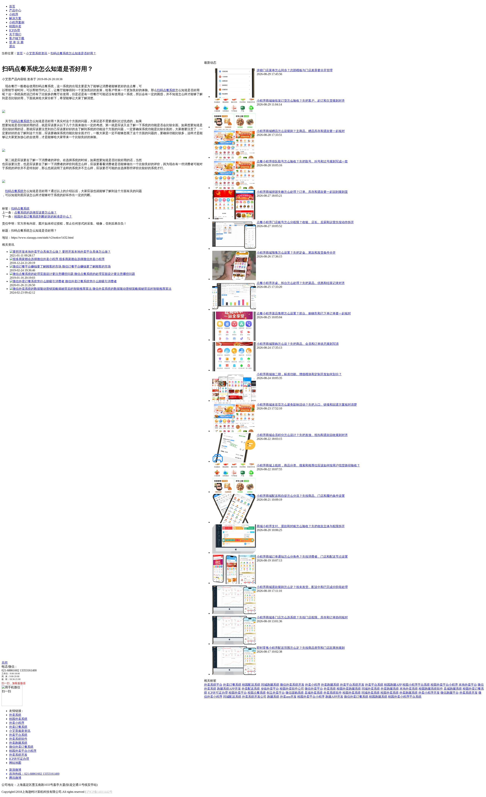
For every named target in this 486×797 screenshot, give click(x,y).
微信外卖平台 (314, 688)
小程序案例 (16, 22)
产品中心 (15, 10)
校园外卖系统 (351, 692)
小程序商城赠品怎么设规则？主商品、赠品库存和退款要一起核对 (301, 131)
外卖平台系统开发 (352, 684)
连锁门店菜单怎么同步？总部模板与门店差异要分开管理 (295, 70)
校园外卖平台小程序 (444, 684)
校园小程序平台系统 (416, 684)
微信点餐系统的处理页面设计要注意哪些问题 (104, 273)
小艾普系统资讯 (36, 53)
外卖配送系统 (251, 688)
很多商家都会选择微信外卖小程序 (82, 259)
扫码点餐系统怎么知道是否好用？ (73, 53)
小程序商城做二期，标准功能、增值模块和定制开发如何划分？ (299, 374)
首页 (12, 6)
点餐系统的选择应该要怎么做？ (35, 212)
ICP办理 (14, 30)
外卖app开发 (288, 696)
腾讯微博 (15, 777)
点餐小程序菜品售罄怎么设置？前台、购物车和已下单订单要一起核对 (304, 313)
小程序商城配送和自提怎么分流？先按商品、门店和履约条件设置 (301, 495)
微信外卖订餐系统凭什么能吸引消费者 (91, 281)
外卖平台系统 (374, 684)
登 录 (12, 42)
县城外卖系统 (314, 692)
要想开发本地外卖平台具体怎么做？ (86, 251)
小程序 (13, 14)
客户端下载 (16, 38)
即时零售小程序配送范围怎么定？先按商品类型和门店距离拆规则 (301, 647)
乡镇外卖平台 (270, 688)
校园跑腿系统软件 (431, 688)
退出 (12, 46)
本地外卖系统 (409, 688)
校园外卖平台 (238, 692)
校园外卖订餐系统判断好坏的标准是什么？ (43, 216)
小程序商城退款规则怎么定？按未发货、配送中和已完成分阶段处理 (302, 587)
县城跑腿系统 (453, 688)
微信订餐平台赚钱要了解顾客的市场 (86, 266)
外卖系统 (330, 688)
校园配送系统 (251, 684)
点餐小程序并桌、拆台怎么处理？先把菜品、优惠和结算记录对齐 (301, 283)
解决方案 (15, 18)
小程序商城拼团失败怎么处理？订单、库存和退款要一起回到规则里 (302, 191)
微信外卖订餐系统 (356, 696)
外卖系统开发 (468, 692)
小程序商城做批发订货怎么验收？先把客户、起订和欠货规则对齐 (301, 100)
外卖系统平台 (213, 684)
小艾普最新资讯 (19, 730)
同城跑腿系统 (270, 684)
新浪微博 (15, 769)
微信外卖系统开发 (292, 684)
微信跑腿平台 (449, 692)
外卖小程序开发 (429, 692)
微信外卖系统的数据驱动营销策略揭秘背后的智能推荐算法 (131, 288)
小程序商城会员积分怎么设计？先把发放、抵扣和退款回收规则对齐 (302, 435)
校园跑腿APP (393, 684)
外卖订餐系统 (232, 684)
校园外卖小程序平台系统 (404, 696)
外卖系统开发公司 (254, 696)
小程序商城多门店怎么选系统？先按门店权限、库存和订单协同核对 (302, 617)
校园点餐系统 (257, 692)
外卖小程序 (312, 684)
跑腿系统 (273, 696)
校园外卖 (15, 26)
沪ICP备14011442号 (99, 791)
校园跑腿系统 (378, 696)
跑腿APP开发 (334, 696)
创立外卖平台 (276, 692)
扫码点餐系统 (166, 90)
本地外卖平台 (468, 684)
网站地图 (15, 762)
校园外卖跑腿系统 (349, 688)
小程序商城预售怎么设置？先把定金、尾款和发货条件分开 (296, 252)
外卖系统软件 (332, 692)
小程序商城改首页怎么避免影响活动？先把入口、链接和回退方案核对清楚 (307, 404)
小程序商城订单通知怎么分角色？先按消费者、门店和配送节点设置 (302, 556)
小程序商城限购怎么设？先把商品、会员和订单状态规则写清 (298, 343)
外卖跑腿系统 (330, 684)
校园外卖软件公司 (292, 688)
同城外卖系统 (371, 688)
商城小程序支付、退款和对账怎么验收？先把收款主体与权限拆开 (301, 526)
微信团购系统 (295, 692)
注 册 (20, 42)
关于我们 (15, 34)
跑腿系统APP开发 (229, 688)
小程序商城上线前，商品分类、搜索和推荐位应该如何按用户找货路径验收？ (308, 465)
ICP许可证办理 (218, 692)
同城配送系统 (232, 696)
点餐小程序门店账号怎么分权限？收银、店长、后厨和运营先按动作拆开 (305, 222)
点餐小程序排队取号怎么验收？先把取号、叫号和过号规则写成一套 (302, 161)
